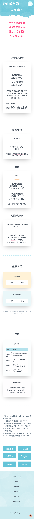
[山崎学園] (11, 3)
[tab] (17, 476)
